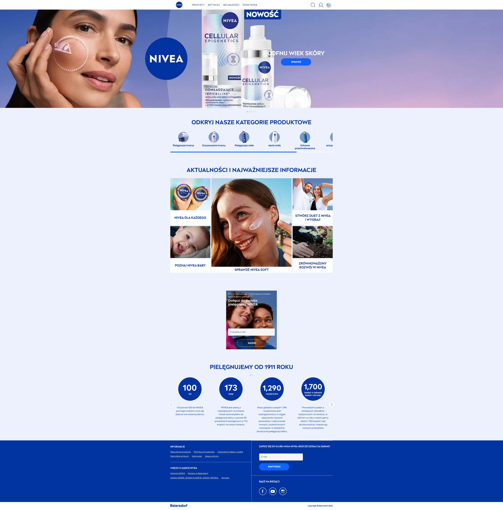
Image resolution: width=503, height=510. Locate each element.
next (331, 404)
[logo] (179, 6)
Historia (177, 473)
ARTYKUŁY (214, 4)
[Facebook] (262, 491)
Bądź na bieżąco (269, 481)
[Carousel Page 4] (253, 111)
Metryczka (197, 456)
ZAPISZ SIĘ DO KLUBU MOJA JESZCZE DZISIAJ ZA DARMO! (294, 446)
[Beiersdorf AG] (178, 506)
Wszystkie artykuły (179, 456)
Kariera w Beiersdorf (198, 473)
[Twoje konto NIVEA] (321, 5)
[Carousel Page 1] (247, 111)
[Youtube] (273, 491)
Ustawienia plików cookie (230, 452)
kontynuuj (274, 466)
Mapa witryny (212, 456)
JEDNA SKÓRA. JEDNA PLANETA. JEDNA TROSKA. (194, 478)
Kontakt (225, 478)
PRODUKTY (198, 4)
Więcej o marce (183, 468)
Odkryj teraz (207, 77)
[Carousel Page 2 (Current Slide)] (249, 111)
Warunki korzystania (180, 452)
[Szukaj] (313, 5)
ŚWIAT (250, 4)
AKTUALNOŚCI (231, 4)
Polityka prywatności (204, 452)
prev (171, 404)
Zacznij (252, 343)
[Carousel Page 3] (251, 111)
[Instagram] (283, 491)
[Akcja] (329, 5)
